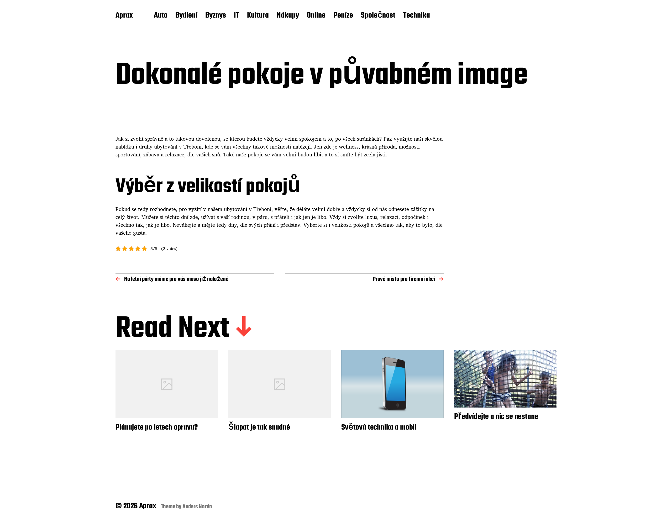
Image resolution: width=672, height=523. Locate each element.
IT (236, 15)
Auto (160, 15)
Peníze (343, 15)
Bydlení (186, 15)
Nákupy (288, 15)
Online (316, 15)
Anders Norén (197, 506)
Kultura (258, 15)
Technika (416, 15)
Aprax (124, 15)
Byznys (215, 15)
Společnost (378, 15)
